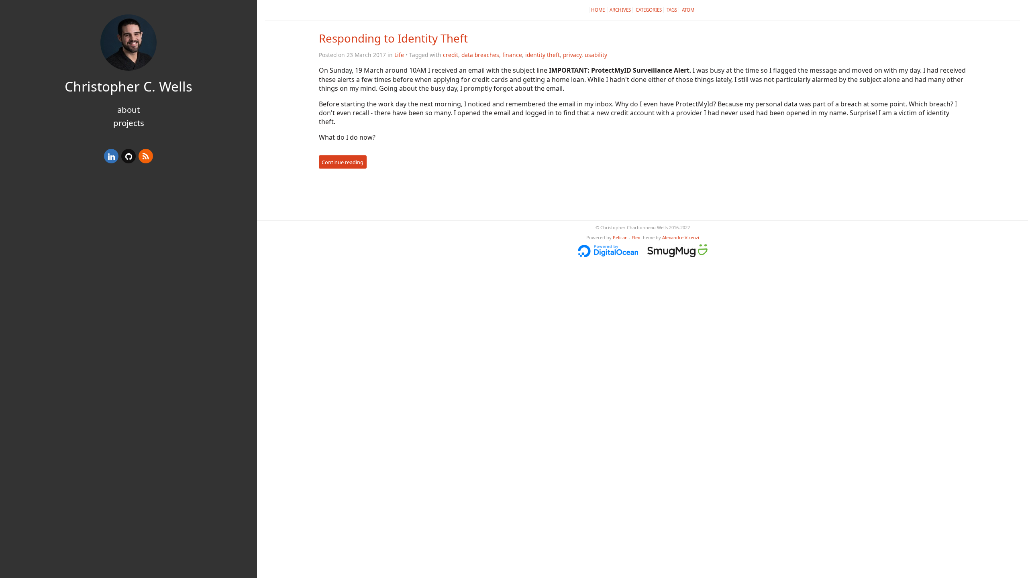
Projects (128, 122)
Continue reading (342, 162)
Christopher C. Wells (128, 86)
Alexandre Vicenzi (680, 237)
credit (450, 55)
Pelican (620, 237)
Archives (620, 10)
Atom (688, 10)
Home (598, 10)
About (128, 109)
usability (596, 55)
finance (512, 55)
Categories (649, 10)
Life (399, 55)
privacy (572, 55)
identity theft (542, 55)
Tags (672, 10)
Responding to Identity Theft (393, 38)
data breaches (480, 55)
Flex (636, 237)
